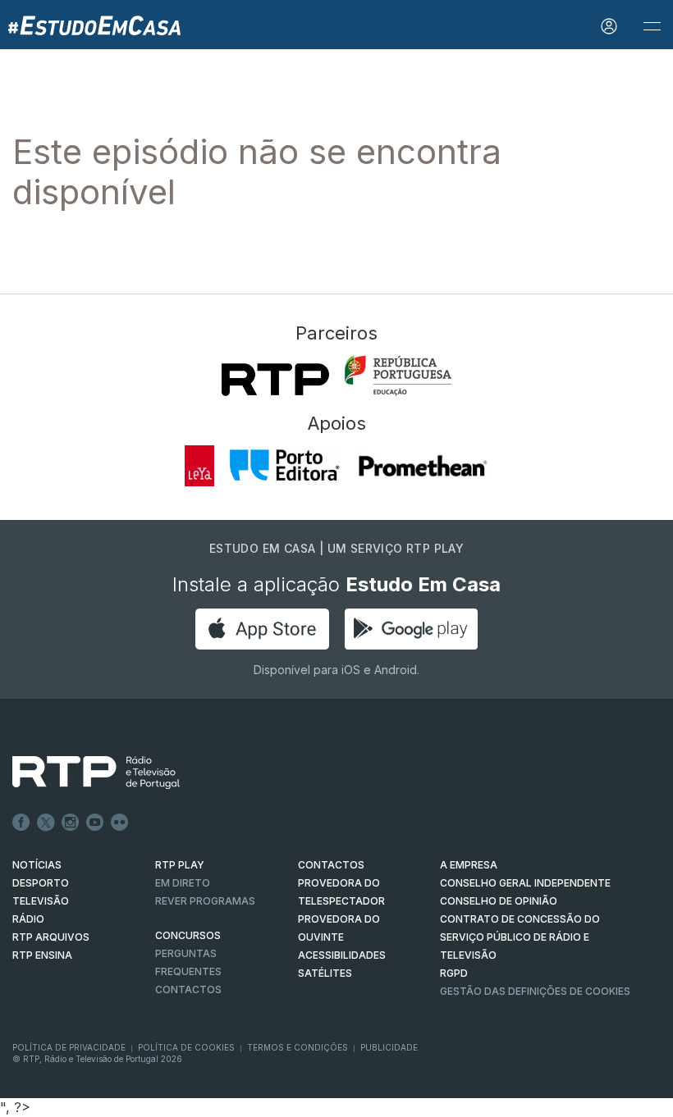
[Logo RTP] (82, 772)
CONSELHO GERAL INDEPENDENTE (525, 883)
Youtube (95, 823)
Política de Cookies (186, 1047)
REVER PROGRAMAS (205, 901)
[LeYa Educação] (200, 465)
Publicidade (389, 1047)
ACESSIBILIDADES (342, 955)
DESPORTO (40, 883)
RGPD (454, 973)
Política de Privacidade (69, 1047)
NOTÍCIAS (37, 865)
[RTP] (275, 379)
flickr (120, 823)
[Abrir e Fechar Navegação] (651, 26)
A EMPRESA (468, 865)
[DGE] (398, 375)
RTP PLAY (179, 865)
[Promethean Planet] (422, 465)
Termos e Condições (297, 1047)
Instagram (71, 823)
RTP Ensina (42, 955)
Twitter (46, 823)
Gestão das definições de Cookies (535, 991)
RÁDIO (28, 919)
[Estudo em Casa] (94, 24)
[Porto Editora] (284, 465)
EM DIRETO (182, 883)
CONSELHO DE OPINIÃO (498, 901)
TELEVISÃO (40, 901)
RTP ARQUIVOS (50, 937)
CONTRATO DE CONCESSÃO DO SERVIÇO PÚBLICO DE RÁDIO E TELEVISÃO (520, 937)
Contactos (188, 989)
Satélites (325, 973)
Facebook (21, 823)
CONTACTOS (331, 865)
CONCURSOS (188, 935)
